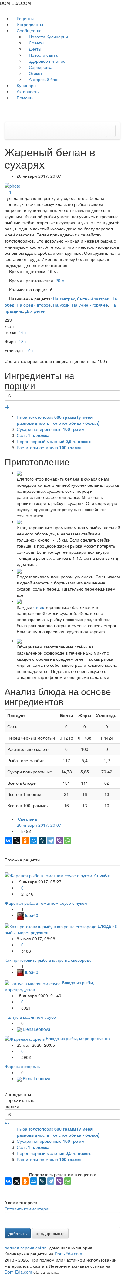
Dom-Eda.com (68, 1254)
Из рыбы (101, 875)
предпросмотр (50, 1233)
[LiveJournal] (42, 840)
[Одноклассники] (25, 840)
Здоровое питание (47, 61)
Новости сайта (43, 55)
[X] (16, 840)
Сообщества (29, 30)
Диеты (34, 49)
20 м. (61, 280)
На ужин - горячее (90, 305)
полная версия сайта (26, 1248)
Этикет (35, 73)
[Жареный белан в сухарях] (13, 185)
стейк (38, 607)
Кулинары (25, 85)
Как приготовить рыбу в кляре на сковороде (48, 960)
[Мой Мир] (33, 840)
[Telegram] (50, 840)
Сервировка (40, 67)
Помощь (24, 97)
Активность (27, 91)
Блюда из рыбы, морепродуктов (78, 1038)
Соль (33, 435)
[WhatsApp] (67, 840)
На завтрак (64, 299)
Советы (36, 43)
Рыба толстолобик (58, 420)
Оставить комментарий (28, 1209)
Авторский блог (43, 79)
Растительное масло (49, 447)
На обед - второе (34, 305)
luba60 (31, 915)
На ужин (61, 305)
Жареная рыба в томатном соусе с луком (46, 903)
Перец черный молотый (54, 441)
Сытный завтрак (93, 299)
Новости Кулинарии (48, 37)
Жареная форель (22, 1066)
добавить (17, 1233)
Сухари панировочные (50, 429)
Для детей (35, 311)
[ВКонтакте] (8, 840)
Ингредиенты (29, 24)
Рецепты (24, 18)
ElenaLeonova (36, 1029)
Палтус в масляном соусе (30, 1017)
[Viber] (59, 840)
